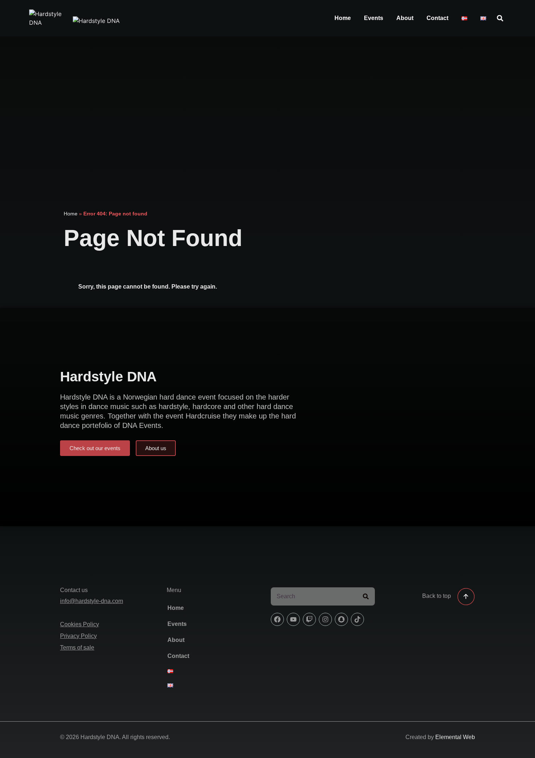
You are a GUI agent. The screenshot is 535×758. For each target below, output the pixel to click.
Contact (437, 18)
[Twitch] (309, 619)
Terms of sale (77, 647)
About (404, 18)
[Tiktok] (357, 619)
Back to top (436, 596)
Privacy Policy (78, 636)
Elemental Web (455, 737)
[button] (500, 18)
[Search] (366, 596)
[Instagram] (325, 619)
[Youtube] (293, 619)
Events (373, 18)
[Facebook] (277, 619)
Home (342, 18)
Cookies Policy (79, 624)
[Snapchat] (341, 619)
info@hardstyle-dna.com (91, 601)
